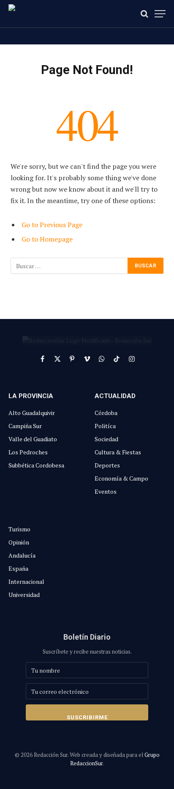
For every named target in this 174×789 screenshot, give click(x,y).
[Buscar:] (69, 266)
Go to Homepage (47, 239)
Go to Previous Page (52, 224)
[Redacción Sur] (46, 13)
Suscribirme (87, 717)
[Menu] (160, 13)
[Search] (144, 13)
